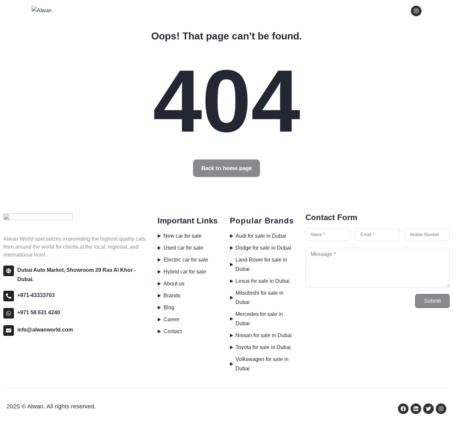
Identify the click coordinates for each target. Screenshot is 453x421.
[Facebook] (403, 408)
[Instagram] (416, 11)
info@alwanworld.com (45, 329)
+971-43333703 (36, 295)
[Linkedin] (416, 408)
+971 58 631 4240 (38, 312)
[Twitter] (428, 408)
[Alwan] (42, 10)
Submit (432, 301)
